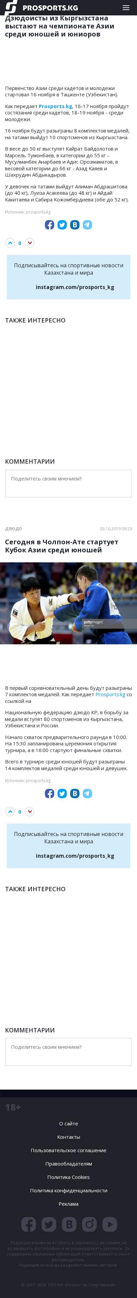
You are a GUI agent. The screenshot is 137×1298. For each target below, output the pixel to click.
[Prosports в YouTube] (109, 1224)
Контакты (68, 1136)
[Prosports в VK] (69, 1224)
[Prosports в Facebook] (28, 1224)
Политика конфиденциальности (68, 1190)
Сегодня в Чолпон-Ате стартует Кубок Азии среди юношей (61, 546)
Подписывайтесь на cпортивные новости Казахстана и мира (68, 276)
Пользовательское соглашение (68, 1150)
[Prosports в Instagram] (89, 1224)
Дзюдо (13, 529)
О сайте (68, 1123)
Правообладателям (68, 1163)
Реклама (68, 1203)
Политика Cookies (68, 1177)
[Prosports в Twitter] (49, 1224)
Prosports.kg (110, 694)
